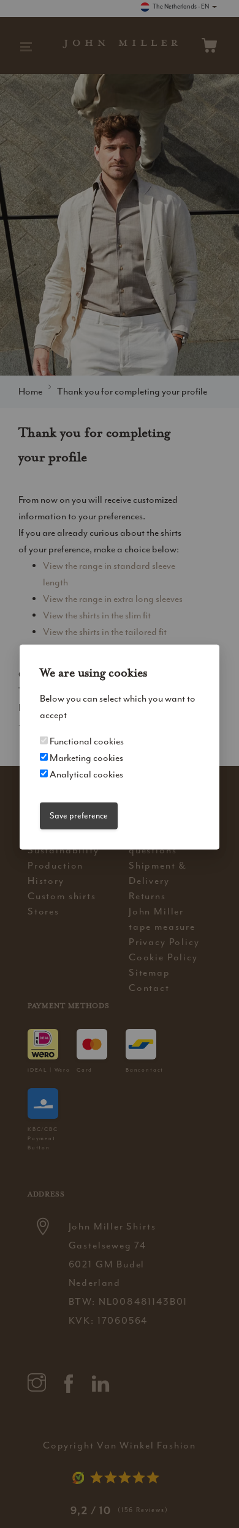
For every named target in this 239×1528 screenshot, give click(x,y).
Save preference (79, 815)
